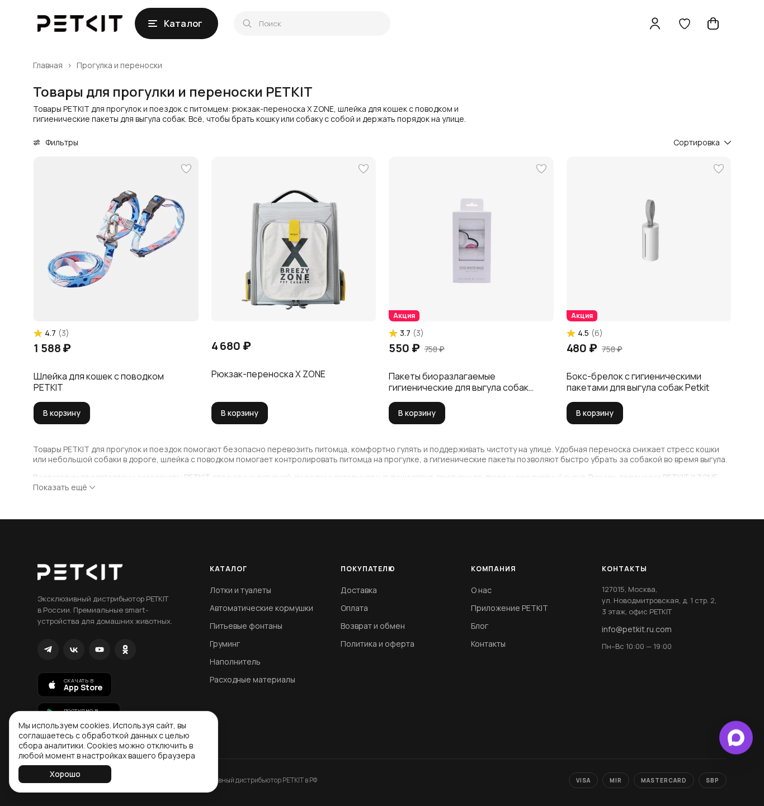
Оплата (354, 608)
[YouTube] (99, 649)
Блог (479, 625)
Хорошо (65, 774)
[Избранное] (684, 23)
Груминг (225, 643)
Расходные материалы (252, 679)
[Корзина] (713, 23)
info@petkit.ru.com (637, 629)
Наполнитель (235, 661)
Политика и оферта (377, 643)
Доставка (359, 590)
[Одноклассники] (125, 649)
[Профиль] (655, 23)
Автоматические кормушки (261, 608)
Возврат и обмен (373, 625)
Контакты (488, 643)
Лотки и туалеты (240, 590)
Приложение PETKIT (509, 608)
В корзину (62, 412)
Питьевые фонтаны (246, 625)
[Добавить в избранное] (186, 169)
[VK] (73, 649)
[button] (116, 239)
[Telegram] (48, 649)
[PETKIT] (79, 23)
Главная (48, 65)
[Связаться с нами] (736, 736)
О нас (481, 590)
